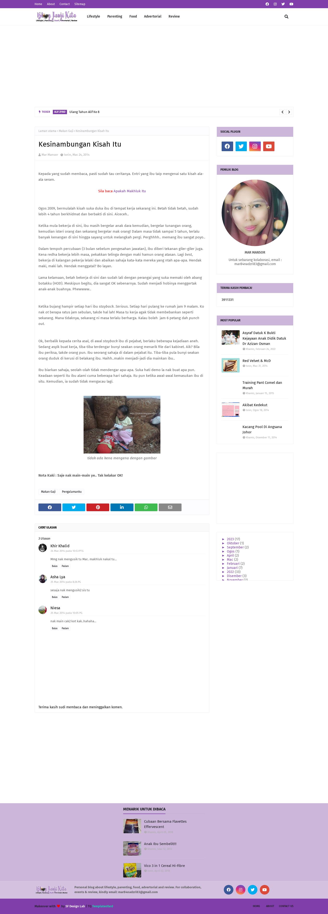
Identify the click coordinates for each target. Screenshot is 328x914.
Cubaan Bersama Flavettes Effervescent (165, 824)
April (231, 555)
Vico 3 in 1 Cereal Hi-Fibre (164, 866)
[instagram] (275, 4)
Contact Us (286, 906)
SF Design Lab (75, 906)
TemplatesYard (102, 906)
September (236, 547)
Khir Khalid (60, 546)
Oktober (233, 543)
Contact (65, 4)
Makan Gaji (66, 131)
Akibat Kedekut (255, 405)
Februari (234, 564)
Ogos (231, 551)
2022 (231, 572)
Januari (233, 568)
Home (38, 4)
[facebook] (267, 4)
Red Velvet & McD (257, 361)
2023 (231, 539)
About (51, 4)
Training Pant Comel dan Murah (262, 385)
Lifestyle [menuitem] (93, 16)
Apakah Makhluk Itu (130, 191)
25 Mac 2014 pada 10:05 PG (66, 613)
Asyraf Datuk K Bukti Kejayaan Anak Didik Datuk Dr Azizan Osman (264, 338)
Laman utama (47, 131)
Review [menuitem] (174, 16)
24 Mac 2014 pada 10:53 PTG (67, 551)
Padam (65, 566)
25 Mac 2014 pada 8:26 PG (66, 582)
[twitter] (283, 4)
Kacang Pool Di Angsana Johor (262, 430)
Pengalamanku (72, 491)
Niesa (55, 608)
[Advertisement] (164, 66)
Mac (230, 560)
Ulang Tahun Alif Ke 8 (84, 112)
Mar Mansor (50, 154)
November (235, 580)
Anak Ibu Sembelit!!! (160, 844)
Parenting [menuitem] (114, 16)
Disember (235, 576)
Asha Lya (57, 577)
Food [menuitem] (133, 16)
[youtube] (290, 4)
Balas (55, 566)
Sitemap (79, 4)
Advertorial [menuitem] (152, 16)
